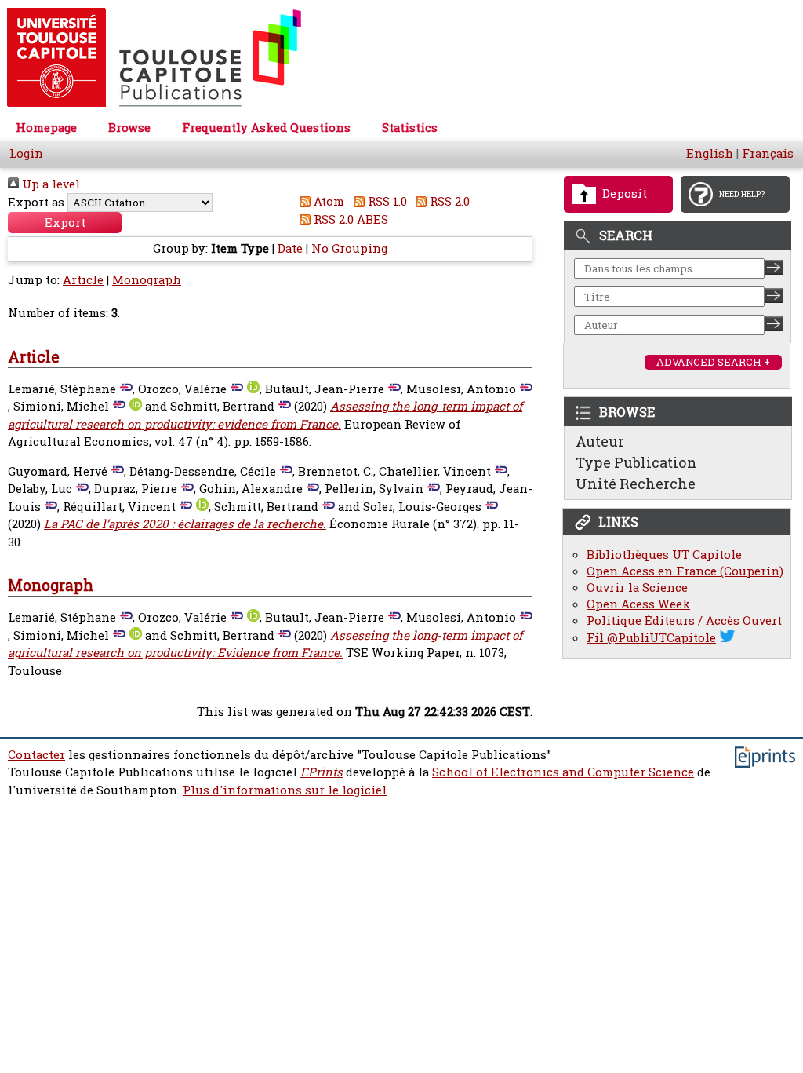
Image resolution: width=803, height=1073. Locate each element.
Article (83, 280)
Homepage (46, 127)
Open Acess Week (638, 604)
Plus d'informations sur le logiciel (285, 790)
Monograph (146, 280)
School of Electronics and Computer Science (563, 772)
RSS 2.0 (448, 201)
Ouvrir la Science (637, 587)
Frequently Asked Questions (266, 127)
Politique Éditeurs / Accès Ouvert (684, 620)
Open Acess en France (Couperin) (685, 571)
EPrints (321, 772)
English (709, 153)
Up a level (49, 184)
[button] (65, 222)
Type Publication (636, 462)
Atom (327, 201)
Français (768, 153)
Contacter (36, 754)
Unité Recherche (636, 483)
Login (26, 153)
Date (290, 248)
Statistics (410, 127)
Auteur (600, 441)
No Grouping (349, 248)
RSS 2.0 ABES (349, 219)
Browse (129, 127)
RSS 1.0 (386, 201)
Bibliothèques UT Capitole (664, 554)
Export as (36, 202)
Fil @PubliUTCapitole (651, 638)
